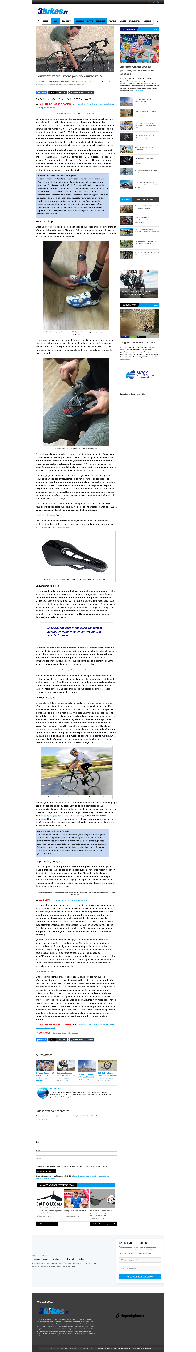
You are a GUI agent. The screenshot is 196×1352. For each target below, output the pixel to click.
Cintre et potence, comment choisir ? (70, 900)
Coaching (66, 21)
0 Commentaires (81, 82)
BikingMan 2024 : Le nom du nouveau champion (75, 1212)
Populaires (127, 199)
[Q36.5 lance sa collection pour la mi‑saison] (126, 172)
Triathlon (100, 21)
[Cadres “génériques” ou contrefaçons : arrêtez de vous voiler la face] (126, 220)
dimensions (41, 84)
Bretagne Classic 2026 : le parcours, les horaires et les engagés (137, 70)
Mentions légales (104, 1348)
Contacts (148, 1348)
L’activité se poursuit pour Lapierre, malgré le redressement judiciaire (147, 161)
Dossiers (80, 21)
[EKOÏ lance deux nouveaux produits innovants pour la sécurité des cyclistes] (102, 1199)
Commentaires (151, 199)
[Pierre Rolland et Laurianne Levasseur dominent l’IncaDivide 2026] (126, 125)
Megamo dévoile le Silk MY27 (145, 111)
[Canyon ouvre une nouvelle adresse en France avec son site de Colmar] (126, 184)
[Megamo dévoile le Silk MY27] (126, 113)
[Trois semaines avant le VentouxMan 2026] (126, 101)
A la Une (124, 61)
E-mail (38, 1150)
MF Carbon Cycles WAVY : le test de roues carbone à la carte (107, 1075)
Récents (138, 199)
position (65, 84)
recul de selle (72, 84)
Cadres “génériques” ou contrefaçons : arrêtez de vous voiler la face (145, 220)
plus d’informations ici (61, 527)
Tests (45, 21)
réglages (78, 84)
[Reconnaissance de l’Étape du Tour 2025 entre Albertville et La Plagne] (126, 232)
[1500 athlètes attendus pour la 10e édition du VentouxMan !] (49, 1199)
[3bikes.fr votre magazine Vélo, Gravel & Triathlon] (38, 21)
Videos (123, 21)
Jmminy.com (91, 1348)
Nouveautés (134, 21)
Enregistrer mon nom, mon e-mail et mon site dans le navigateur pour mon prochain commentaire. (72, 1166)
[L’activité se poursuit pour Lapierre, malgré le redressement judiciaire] (126, 160)
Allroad (112, 21)
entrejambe (48, 84)
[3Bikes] (54, 1311)
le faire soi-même (57, 84)
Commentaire (41, 1120)
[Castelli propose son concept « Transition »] (126, 149)
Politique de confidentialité (120, 1348)
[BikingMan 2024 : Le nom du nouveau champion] (76, 1199)
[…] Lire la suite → (140, 90)
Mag (55, 21)
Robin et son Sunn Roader (47, 1224)
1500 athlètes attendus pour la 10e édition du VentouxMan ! (49, 1212)
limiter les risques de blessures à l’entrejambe (62, 816)
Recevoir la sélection (140, 1277)
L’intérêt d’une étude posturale (103, 1224)
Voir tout (154, 29)
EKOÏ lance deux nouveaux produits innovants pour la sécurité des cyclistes (101, 1213)
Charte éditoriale (138, 1348)
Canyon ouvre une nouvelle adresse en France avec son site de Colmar (147, 184)
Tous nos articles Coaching (65, 1033)
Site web (39, 1158)
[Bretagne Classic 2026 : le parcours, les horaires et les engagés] (139, 48)
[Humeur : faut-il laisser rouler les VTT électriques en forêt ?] (126, 208)
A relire (147, 21)
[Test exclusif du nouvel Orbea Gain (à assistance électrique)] (126, 255)
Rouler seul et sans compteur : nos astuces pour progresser (66, 1075)
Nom (38, 1142)
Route (90, 21)
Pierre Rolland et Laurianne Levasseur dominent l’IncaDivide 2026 (146, 125)
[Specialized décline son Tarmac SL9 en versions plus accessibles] (126, 137)
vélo (83, 84)
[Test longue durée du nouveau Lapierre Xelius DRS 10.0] (126, 244)
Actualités (132, 61)
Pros (139, 61)
